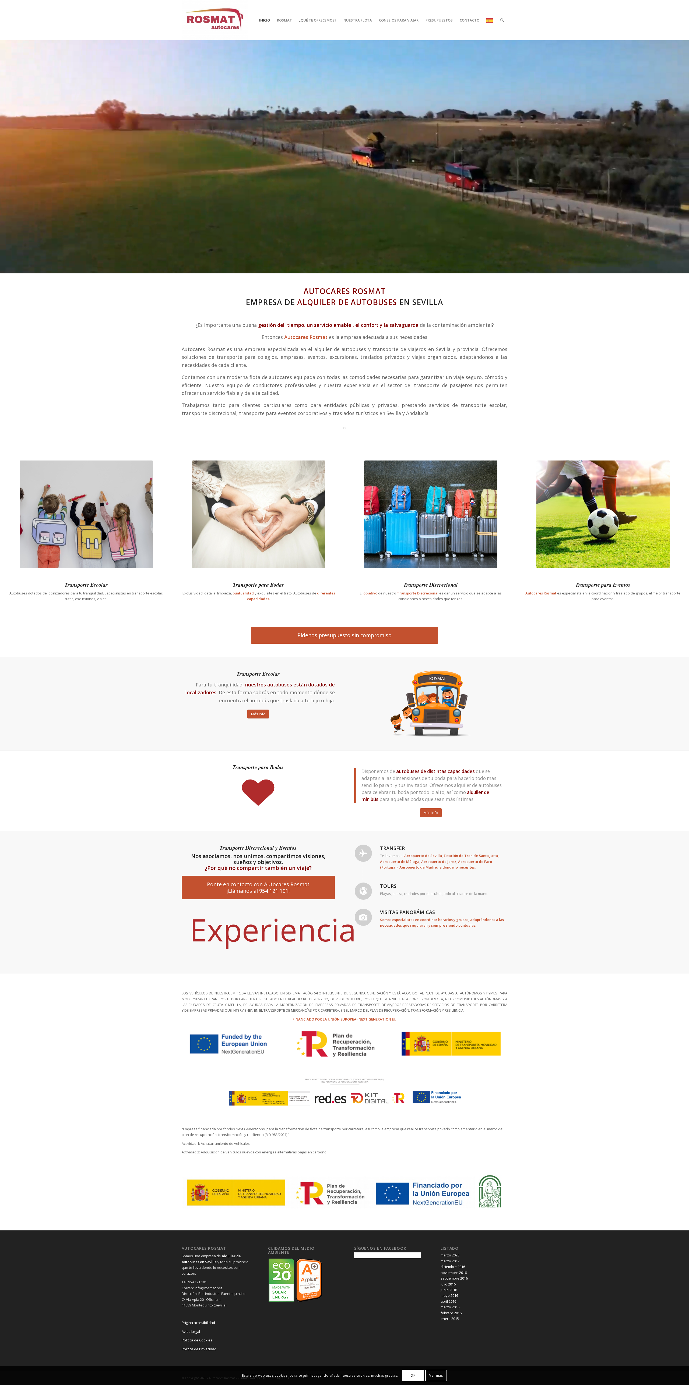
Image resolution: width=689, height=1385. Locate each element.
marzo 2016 (450, 1341)
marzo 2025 (450, 1289)
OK (412, 1375)
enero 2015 (450, 1352)
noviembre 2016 (454, 1306)
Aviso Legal (191, 1365)
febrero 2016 (451, 1347)
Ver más (436, 1375)
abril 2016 (448, 1335)
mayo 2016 (449, 1329)
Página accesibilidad (198, 1356)
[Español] (490, 20)
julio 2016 (448, 1318)
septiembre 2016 (454, 1312)
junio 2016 (449, 1324)
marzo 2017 (450, 1294)
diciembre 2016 (453, 1300)
